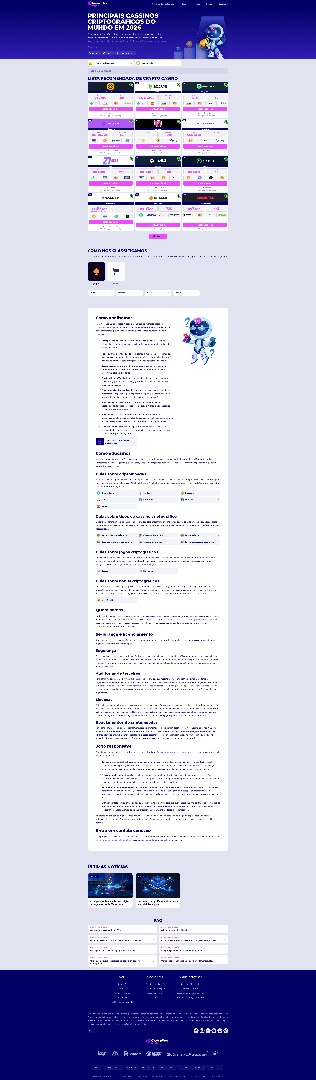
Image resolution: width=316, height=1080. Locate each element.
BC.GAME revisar (158, 113)
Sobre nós (122, 984)
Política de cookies (198, 1076)
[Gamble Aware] (187, 1053)
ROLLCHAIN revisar (110, 226)
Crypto (185, 4)
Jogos (197, 4)
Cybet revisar (205, 187)
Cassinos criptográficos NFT (191, 988)
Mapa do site (217, 1076)
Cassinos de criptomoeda (164, 4)
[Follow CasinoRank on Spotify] (219, 1030)
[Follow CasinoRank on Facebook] (196, 1030)
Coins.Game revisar (111, 113)
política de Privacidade (122, 1002)
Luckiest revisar (158, 187)
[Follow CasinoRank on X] (208, 1030)
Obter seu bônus (110, 109)
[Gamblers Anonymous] (115, 1053)
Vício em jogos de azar (102, 1076)
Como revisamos (122, 993)
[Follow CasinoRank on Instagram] (202, 1030)
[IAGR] (102, 1053)
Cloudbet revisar (205, 150)
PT (90, 1030)
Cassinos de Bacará (155, 984)
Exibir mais (156, 236)
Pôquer (154, 997)
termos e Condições (177, 1076)
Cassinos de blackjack (155, 988)
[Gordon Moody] (154, 1053)
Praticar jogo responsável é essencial (174, 752)
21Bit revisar (110, 187)
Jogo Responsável (125, 1076)
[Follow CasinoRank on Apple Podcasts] (225, 1030)
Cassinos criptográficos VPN (190, 997)
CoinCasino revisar (110, 150)
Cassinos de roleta (155, 993)
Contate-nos (122, 988)
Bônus (209, 4)
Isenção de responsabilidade (150, 1076)
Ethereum (143, 483)
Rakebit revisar (158, 150)
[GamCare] (132, 1053)
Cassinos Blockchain (190, 984)
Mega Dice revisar (205, 113)
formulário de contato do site (115, 840)
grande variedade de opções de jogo (137, 564)
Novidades (223, 4)
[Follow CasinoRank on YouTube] (213, 1030)
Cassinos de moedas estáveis (190, 993)
